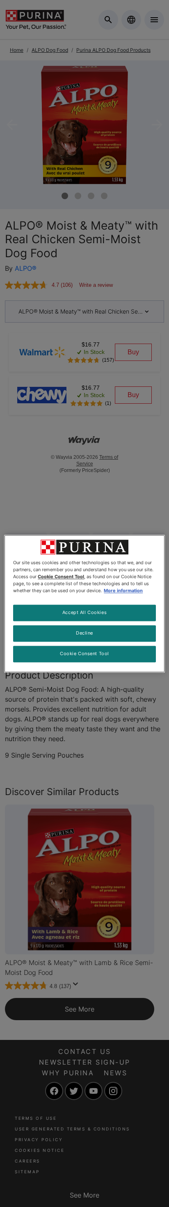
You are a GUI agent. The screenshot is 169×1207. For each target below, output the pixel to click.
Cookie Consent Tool (84, 653)
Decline (84, 633)
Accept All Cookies (84, 612)
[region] (84, 603)
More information (123, 590)
